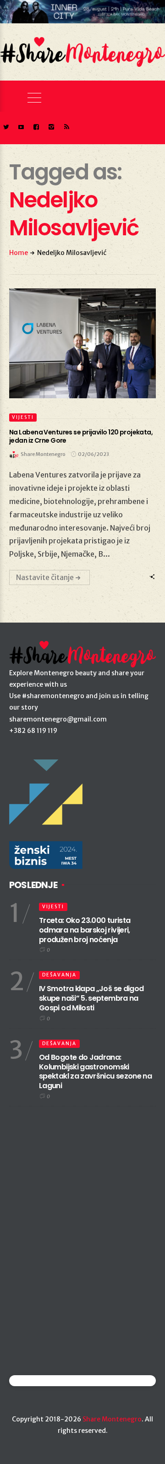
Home (18, 253)
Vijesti (23, 417)
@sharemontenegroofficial (49, 1380)
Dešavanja (59, 975)
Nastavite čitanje (45, 577)
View (77, 343)
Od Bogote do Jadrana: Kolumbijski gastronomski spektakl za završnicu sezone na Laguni (95, 1071)
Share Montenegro (112, 1419)
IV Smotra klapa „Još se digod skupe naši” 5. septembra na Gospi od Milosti (91, 998)
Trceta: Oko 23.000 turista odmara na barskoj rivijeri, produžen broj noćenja (84, 930)
